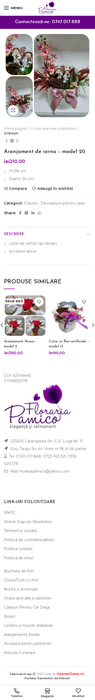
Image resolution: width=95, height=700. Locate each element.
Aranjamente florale (22, 634)
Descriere (14, 234)
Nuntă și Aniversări (21, 589)
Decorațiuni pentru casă (62, 203)
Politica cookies (18, 548)
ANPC (9, 512)
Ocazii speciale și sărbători (53, 128)
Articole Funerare (19, 652)
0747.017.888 (66, 22)
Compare (18, 188)
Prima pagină (15, 128)
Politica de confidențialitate (29, 539)
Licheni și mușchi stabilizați (28, 625)
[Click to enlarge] (13, 110)
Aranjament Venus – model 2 (20, 343)
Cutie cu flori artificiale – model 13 (69, 343)
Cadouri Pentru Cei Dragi (27, 607)
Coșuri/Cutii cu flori (21, 580)
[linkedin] (33, 213)
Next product (17, 140)
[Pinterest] (26, 213)
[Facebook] (20, 213)
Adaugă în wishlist (55, 188)
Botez (9, 616)
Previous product (6, 140)
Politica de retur (18, 558)
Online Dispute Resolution (28, 521)
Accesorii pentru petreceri (27, 643)
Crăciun (11, 133)
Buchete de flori (19, 571)
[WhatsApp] (39, 213)
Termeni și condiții (20, 530)
